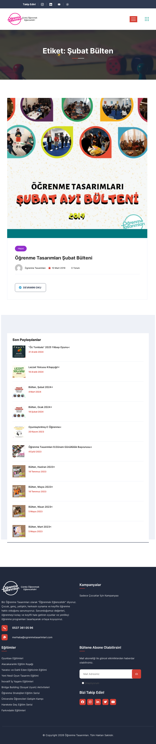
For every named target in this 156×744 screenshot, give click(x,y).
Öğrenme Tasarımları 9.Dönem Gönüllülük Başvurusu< (60, 446)
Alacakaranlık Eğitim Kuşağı (17, 664)
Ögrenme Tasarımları (35, 268)
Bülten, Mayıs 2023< (40, 486)
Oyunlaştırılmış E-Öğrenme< (44, 426)
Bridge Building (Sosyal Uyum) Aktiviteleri (26, 687)
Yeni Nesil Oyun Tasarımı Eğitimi (20, 675)
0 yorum (75, 268)
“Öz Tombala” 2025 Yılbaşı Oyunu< (49, 347)
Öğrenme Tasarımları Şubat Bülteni (53, 258)
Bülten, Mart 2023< (39, 526)
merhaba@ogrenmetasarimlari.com (32, 637)
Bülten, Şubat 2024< (40, 387)
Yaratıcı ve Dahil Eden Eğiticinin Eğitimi (24, 669)
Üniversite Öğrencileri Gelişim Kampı (22, 698)
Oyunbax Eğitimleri (12, 658)
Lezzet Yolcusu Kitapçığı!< (44, 367)
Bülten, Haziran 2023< (41, 466)
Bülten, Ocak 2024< (40, 407)
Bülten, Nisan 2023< (40, 506)
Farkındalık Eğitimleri (14, 710)
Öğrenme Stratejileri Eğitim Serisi (21, 693)
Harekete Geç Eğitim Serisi (17, 704)
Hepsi (21, 248)
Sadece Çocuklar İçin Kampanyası (99, 595)
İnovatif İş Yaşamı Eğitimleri (17, 681)
